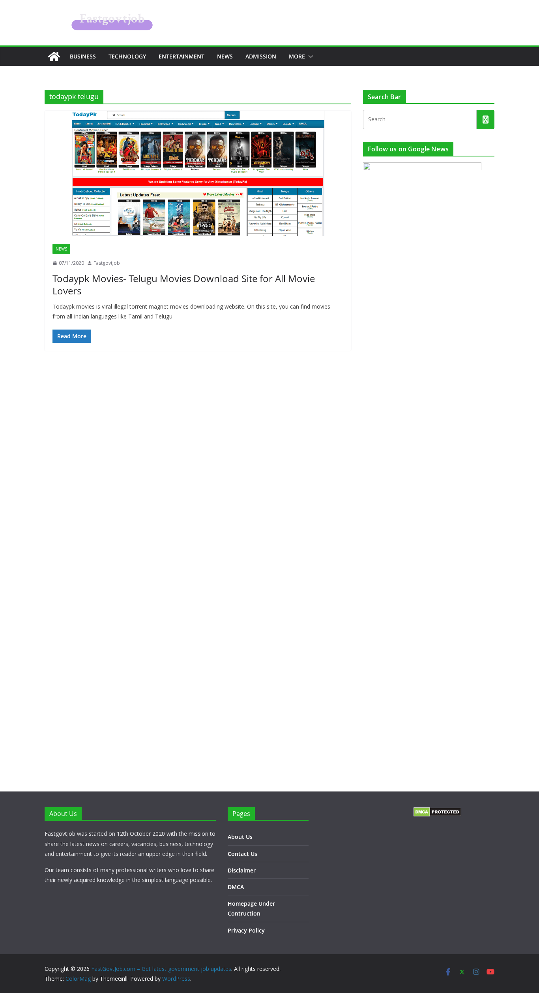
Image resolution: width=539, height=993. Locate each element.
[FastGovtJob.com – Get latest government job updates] (54, 56)
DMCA (236, 887)
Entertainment (181, 56)
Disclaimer (242, 870)
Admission (260, 56)
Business (83, 56)
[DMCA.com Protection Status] (437, 812)
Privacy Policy (246, 930)
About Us (240, 836)
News (225, 56)
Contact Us (242, 853)
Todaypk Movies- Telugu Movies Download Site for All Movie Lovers (183, 284)
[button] (309, 56)
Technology (127, 56)
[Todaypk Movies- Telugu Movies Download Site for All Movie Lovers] (198, 173)
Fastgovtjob (107, 263)
